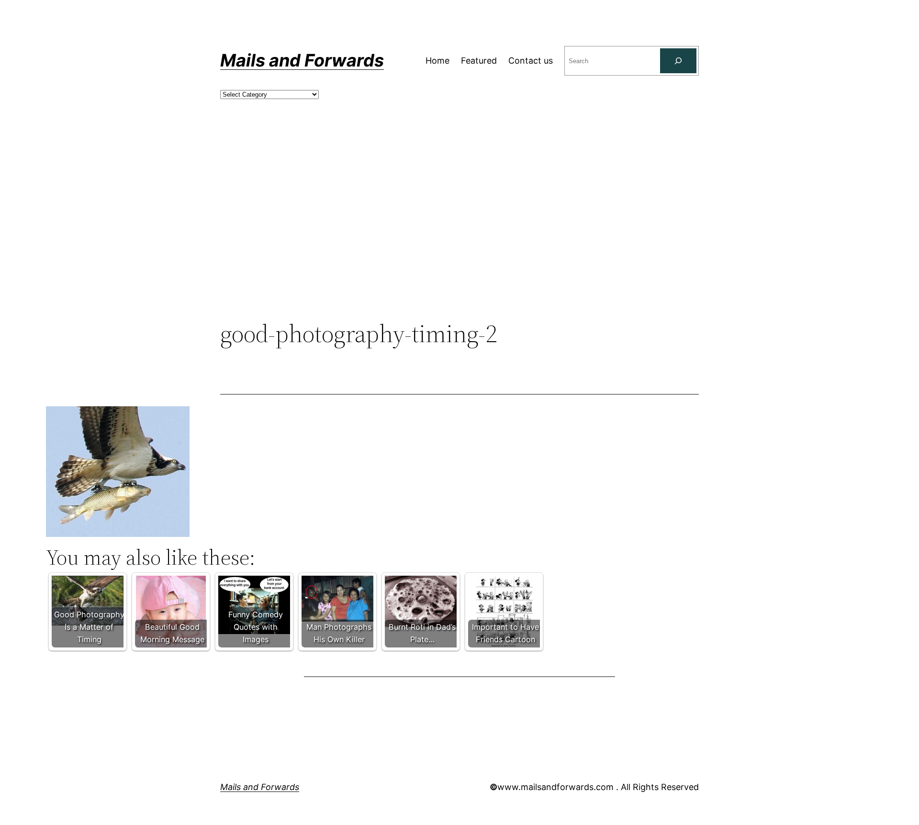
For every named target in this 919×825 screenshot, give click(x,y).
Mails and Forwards (302, 60)
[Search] (678, 60)
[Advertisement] (459, 241)
